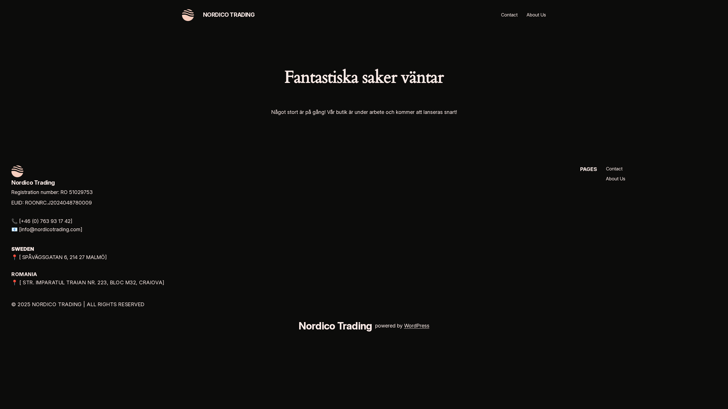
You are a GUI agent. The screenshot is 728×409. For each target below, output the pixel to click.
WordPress (416, 326)
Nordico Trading (229, 14)
